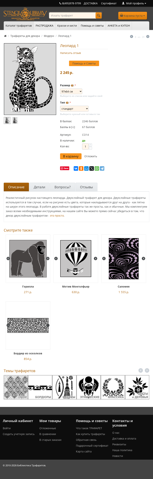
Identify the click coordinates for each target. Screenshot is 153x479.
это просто (57, 215)
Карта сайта (84, 451)
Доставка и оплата (124, 438)
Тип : (64, 102)
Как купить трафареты (90, 434)
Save (66, 168)
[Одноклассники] (81, 168)
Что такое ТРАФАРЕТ (89, 428)
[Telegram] (102, 168)
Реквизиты (119, 444)
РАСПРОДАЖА (44, 25)
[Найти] (99, 15)
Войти (7, 428)
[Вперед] (147, 37)
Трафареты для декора (25, 36)
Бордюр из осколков (28, 353)
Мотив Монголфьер (75, 286)
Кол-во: (64, 146)
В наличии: (67, 140)
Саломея (123, 286)
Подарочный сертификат (92, 445)
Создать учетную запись (19, 434)
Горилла (28, 286)
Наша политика (122, 450)
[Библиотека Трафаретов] (25, 13)
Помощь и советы (92, 25)
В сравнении (47, 434)
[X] (91, 168)
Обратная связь (86, 440)
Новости (117, 456)
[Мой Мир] (86, 168)
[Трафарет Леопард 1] (30, 79)
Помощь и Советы (84, 63)
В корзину (71, 156)
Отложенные (47, 428)
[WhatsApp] (97, 168)
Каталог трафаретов (19, 25)
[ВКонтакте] (76, 168)
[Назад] (131, 37)
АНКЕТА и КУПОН (119, 25)
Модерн (49, 36)
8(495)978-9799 (71, 3)
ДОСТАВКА (91, 3)
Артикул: (65, 134)
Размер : (67, 85)
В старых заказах (50, 440)
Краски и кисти (67, 25)
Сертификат (109, 3)
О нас (116, 432)
